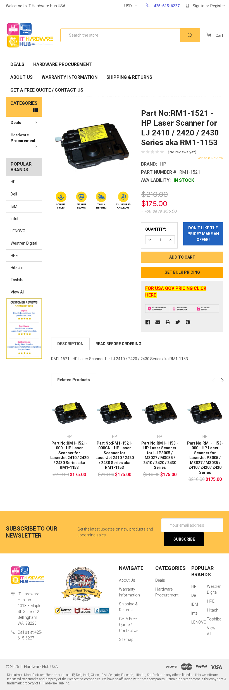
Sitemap (126, 639)
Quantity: (155, 229)
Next (222, 380)
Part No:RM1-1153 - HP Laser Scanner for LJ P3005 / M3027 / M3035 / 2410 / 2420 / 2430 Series (159, 455)
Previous (214, 380)
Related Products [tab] (73, 380)
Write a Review (210, 158)
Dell (14, 194)
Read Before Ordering (118, 344)
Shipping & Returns (129, 77)
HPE (14, 255)
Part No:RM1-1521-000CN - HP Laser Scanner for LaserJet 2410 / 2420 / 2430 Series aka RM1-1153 (115, 455)
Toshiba (18, 280)
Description (70, 344)
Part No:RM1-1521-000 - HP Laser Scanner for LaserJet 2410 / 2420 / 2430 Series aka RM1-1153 (69, 455)
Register (217, 6)
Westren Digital (24, 243)
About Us (21, 77)
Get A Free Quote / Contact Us (46, 90)
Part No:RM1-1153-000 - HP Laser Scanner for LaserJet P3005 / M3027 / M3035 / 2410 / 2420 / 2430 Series (205, 458)
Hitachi (17, 267)
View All (18, 292)
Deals (17, 64)
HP (13, 182)
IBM (14, 206)
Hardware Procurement (62, 64)
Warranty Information (69, 77)
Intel (14, 218)
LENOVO (18, 231)
